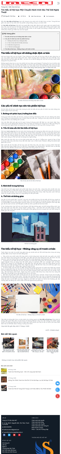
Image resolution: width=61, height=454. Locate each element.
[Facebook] (4, 435)
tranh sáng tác (11, 131)
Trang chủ (4, 7)
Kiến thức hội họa (14, 7)
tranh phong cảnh (39, 67)
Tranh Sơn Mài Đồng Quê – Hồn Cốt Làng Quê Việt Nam (24, 372)
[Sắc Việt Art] (27, 3)
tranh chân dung (29, 67)
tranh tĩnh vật (52, 67)
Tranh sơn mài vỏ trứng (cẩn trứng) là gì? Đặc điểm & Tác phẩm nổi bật (29, 388)
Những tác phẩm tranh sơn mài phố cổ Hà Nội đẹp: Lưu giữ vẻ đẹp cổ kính (30, 380)
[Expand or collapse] (58, 33)
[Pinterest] (19, 435)
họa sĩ (39, 63)
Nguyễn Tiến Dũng (10, 16)
